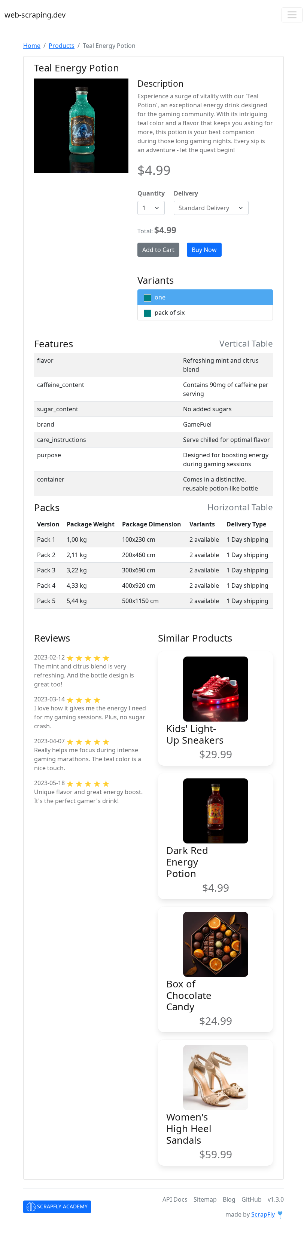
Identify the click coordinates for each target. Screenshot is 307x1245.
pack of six (169, 312)
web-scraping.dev (35, 15)
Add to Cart (158, 250)
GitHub (251, 1199)
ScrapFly (263, 1214)
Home (31, 46)
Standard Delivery (204, 208)
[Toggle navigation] (292, 14)
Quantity (151, 193)
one (159, 297)
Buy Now (204, 250)
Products (62, 46)
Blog (229, 1199)
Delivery (186, 193)
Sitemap (205, 1199)
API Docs (175, 1199)
